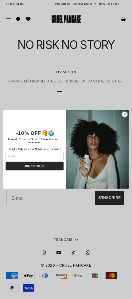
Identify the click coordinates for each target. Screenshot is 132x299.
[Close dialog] (124, 114)
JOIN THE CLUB (35, 166)
